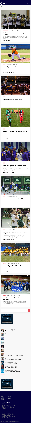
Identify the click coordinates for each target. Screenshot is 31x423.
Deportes (4, 263)
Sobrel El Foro (3, 399)
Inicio (2, 396)
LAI (6, 6)
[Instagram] (25, 1)
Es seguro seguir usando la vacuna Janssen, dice (13, 338)
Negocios (2, 398)
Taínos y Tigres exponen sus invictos (12, 67)
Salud (9, 397)
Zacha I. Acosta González (6, 40)
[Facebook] (22, 1)
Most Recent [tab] (9, 326)
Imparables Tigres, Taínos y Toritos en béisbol (14, 266)
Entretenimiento (5, 30)
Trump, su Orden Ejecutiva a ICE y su (11, 367)
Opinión (9, 396)
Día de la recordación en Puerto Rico (11, 363)
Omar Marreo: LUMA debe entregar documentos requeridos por (15, 334)
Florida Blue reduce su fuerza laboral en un (12, 371)
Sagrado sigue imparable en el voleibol (12, 99)
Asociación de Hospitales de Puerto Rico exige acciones (14, 355)
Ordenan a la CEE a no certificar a (11, 351)
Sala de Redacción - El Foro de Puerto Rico (8, 72)
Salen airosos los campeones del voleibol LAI (14, 199)
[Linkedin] (27, 1)
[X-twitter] (24, 1)
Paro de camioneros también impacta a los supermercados (15, 330)
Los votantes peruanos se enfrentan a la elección (13, 359)
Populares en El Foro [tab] (4, 326)
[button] (27, 3)
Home (2, 6)
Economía (9, 398)
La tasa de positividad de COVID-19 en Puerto (12, 347)
